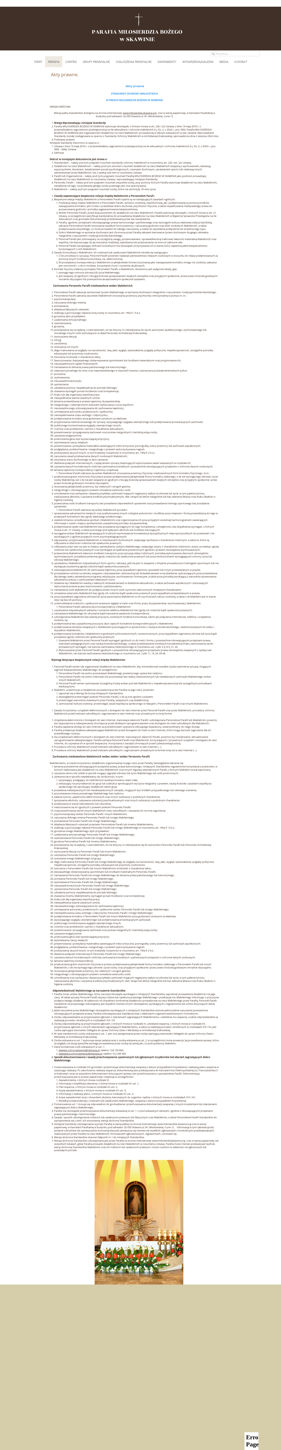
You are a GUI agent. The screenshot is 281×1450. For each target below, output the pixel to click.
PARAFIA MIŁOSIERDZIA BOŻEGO (137, 31)
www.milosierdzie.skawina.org (140, 113)
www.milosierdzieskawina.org (168, 1140)
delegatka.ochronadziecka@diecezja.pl (80, 1053)
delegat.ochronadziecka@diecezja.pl (79, 1050)
